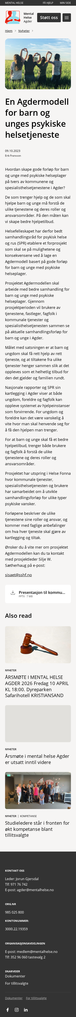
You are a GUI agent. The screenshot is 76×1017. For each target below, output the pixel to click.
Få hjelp (48, 3)
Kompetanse (28, 816)
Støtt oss (49, 17)
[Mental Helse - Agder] (12, 17)
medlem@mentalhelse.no (37, 951)
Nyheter (24, 31)
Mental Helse (14, 3)
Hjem (8, 31)
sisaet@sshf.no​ (18, 574)
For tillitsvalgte (16, 983)
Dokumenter (15, 976)
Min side (65, 3)
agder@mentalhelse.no (35, 890)
